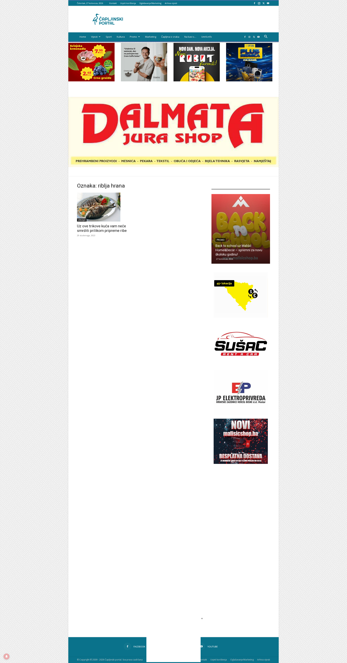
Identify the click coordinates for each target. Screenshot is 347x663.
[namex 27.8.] (91, 80)
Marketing (150, 36)
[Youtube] (268, 3)
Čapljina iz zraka (170, 36)
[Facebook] (254, 3)
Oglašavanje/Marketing (150, 3)
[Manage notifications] (6, 656)
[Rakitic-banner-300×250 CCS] (144, 80)
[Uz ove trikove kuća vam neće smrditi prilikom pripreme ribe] (106, 207)
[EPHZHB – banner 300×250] (241, 414)
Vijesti (94, 36)
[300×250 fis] (249, 62)
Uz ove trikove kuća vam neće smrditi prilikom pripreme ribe (102, 228)
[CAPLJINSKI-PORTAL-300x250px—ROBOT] (197, 80)
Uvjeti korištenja (128, 3)
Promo (133, 36)
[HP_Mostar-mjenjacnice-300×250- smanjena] (241, 316)
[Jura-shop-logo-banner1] (173, 166)
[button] (265, 37)
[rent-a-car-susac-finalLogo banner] (241, 365)
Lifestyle (81, 220)
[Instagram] (259, 3)
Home (83, 36)
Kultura (121, 36)
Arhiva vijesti (171, 3)
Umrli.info (206, 36)
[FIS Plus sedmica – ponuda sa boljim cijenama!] (240, 229)
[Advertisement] (241, 532)
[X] (263, 3)
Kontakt (113, 3)
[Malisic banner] (241, 463)
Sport (109, 36)
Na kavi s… (190, 36)
